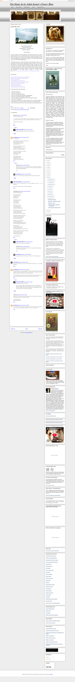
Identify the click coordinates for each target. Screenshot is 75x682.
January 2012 (50, 198)
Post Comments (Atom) (28, 332)
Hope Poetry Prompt (16, 109)
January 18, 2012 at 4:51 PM (27, 281)
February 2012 (51, 196)
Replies (15, 127)
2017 (48, 169)
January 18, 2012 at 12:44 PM (24, 269)
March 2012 (50, 194)
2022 (48, 160)
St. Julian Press (48, 588)
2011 (48, 210)
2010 (48, 211)
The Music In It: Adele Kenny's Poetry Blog (31, 4)
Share (11, 106)
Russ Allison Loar (16, 137)
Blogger (51, 674)
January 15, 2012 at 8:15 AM (27, 129)
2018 (48, 167)
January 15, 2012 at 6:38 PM (24, 165)
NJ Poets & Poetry (49, 566)
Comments (49, 659)
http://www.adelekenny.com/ (51, 415)
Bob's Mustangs (18, 254)
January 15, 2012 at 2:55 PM (23, 137)
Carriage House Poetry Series (51, 555)
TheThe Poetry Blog (49, 592)
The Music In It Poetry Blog (24, 109)
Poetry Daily (48, 572)
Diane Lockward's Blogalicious (51, 557)
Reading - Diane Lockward (50, 637)
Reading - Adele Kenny (50, 635)
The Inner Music (49, 590)
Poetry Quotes (18, 7)
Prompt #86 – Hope (15, 26)
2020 (48, 163)
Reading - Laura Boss (49, 639)
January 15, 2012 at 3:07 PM (25, 181)
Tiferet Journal (48, 594)
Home (12, 7)
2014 (48, 174)
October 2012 (50, 182)
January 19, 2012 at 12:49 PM (24, 305)
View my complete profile (50, 410)
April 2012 (50, 192)
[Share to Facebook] (33, 108)
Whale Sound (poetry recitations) (51, 598)
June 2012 (50, 189)
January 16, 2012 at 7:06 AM (25, 191)
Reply (14, 125)
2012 (48, 177)
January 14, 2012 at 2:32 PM (22, 115)
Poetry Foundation (49, 574)
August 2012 (50, 186)
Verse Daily (48, 596)
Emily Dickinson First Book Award (54, 207)
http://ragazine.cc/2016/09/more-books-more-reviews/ (55, 257)
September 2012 (51, 184)
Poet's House (48, 568)
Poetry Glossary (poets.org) (50, 622)
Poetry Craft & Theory (50, 570)
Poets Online (48, 580)
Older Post (40, 328)
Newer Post (13, 328)
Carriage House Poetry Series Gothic (52, 630)
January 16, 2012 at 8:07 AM (24, 246)
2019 (48, 165)
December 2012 (51, 179)
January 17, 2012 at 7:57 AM (23, 262)
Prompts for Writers (49, 586)
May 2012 (50, 191)
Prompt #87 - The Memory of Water (54, 201)
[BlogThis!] (31, 108)
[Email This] (30, 108)
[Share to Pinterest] (34, 108)
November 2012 (51, 180)
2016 (48, 170)
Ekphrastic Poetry (40, 7)
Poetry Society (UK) (49, 578)
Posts (48, 657)
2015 (48, 172)
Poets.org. (47, 582)
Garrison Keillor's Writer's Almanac (52, 560)
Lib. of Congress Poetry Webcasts (52, 562)
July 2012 (50, 187)
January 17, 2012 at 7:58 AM (26, 254)
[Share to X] (32, 108)
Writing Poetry (27, 7)
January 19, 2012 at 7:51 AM (22, 294)
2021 (48, 162)
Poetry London (48, 576)
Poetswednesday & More (50, 584)
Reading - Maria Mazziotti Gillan (51, 641)
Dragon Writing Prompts (50, 608)
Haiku (33, 7)
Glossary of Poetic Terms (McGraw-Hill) (53, 620)
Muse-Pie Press (48, 564)
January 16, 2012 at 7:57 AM (27, 241)
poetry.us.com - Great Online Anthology (53, 603)
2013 (48, 175)
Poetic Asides (48, 610)
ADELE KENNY (19, 129)
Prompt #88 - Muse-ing (52, 199)
